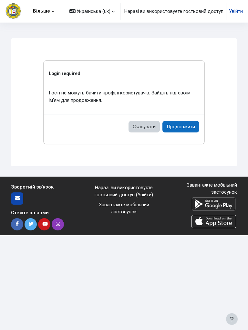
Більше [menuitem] (41, 11)
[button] (92, 11)
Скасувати (144, 127)
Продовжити (181, 127)
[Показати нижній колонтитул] (232, 319)
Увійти (236, 11)
